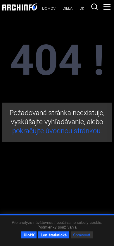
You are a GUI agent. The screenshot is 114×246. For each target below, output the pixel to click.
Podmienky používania (57, 227)
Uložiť (29, 235)
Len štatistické (54, 235)
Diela (67, 8)
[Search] (94, 6)
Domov (49, 8)
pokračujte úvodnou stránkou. (57, 131)
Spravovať (81, 235)
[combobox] (94, 6)
